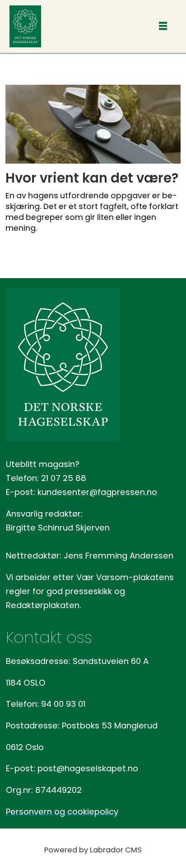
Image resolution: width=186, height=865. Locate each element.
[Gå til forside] (25, 26)
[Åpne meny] (163, 27)
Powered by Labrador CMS (93, 850)
